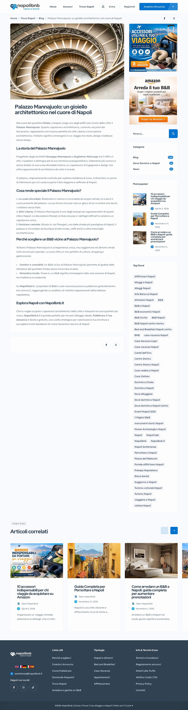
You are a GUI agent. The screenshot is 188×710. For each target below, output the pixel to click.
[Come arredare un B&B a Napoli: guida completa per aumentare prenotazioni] (139, 237)
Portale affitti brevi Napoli (149, 464)
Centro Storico (143, 358)
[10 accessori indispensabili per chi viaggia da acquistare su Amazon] (139, 199)
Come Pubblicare (61, 670)
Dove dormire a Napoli (147, 399)
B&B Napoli (158, 317)
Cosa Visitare (142, 376)
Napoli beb (152, 435)
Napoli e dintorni (103, 657)
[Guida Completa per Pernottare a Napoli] (139, 219)
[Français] (21, 666)
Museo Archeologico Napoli (150, 429)
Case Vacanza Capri (146, 341)
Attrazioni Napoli (144, 299)
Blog (41, 18)
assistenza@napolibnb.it (28, 673)
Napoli (138, 435)
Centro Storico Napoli (147, 364)
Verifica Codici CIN (146, 677)
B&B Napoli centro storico (149, 323)
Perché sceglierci (61, 657)
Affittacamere (102, 683)
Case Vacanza (102, 670)
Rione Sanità (142, 476)
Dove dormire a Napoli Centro (151, 405)
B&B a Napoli (142, 305)
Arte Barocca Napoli (146, 294)
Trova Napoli (86, 6)
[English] (17, 666)
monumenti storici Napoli (149, 423)
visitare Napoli (143, 505)
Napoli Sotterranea (145, 446)
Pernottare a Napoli (146, 452)
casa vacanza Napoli (156, 335)
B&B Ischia (141, 317)
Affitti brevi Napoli (145, 276)
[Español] (32, 666)
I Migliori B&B (142, 417)
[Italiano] (28, 666)
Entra (112, 6)
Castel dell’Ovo (143, 352)
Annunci (68, 6)
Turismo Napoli (143, 493)
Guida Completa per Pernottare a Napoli (160, 216)
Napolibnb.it (158, 440)
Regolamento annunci (148, 664)
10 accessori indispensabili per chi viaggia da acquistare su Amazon (160, 199)
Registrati (129, 6)
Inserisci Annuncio (62, 664)
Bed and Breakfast (104, 664)
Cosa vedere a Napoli (147, 370)
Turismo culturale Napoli (148, 487)
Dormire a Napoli (144, 388)
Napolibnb (140, 440)
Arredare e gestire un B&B (66, 690)
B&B (160, 299)
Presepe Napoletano (146, 470)
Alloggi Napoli (142, 288)
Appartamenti (102, 677)
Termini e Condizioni (147, 657)
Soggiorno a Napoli (145, 482)
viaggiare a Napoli (145, 499)
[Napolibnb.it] (25, 7)
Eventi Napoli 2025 (145, 411)
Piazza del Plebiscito (146, 458)
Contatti (140, 690)
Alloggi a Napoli (143, 282)
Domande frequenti (63, 677)
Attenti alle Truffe (145, 670)
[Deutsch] (25, 666)
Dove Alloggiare (143, 393)
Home (53, 6)
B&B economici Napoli (147, 311)
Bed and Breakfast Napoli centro (153, 329)
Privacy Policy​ (144, 683)
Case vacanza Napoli (146, 346)
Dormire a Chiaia (144, 382)
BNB (137, 335)
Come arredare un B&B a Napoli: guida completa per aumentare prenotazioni (161, 237)
